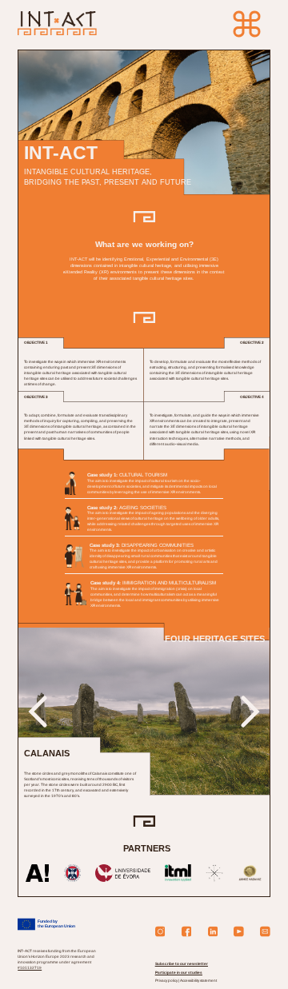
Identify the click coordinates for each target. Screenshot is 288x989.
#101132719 (30, 968)
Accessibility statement (198, 981)
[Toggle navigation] (246, 24)
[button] (37, 711)
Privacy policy (166, 981)
